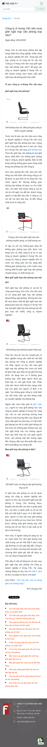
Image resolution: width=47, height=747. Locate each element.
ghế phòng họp (34, 150)
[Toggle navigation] (41, 3)
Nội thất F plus (35, 571)
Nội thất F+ (11, 3)
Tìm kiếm (40, 9)
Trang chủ (6, 18)
